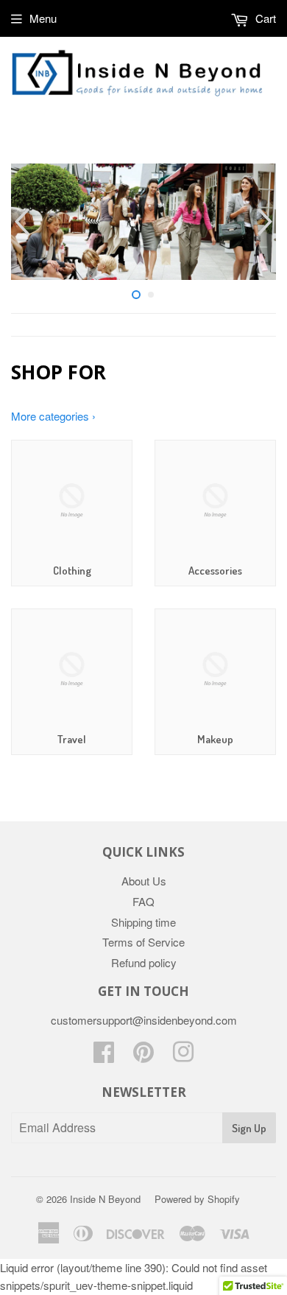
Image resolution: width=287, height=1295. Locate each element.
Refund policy (144, 962)
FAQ (143, 901)
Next (267, 222)
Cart (264, 18)
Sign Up (249, 1128)
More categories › (53, 416)
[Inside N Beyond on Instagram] (183, 1056)
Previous (20, 222)
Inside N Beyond (105, 1199)
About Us (143, 880)
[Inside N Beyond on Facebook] (104, 1056)
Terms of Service (143, 942)
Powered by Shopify (197, 1199)
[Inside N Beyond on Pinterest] (143, 1056)
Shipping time (143, 922)
